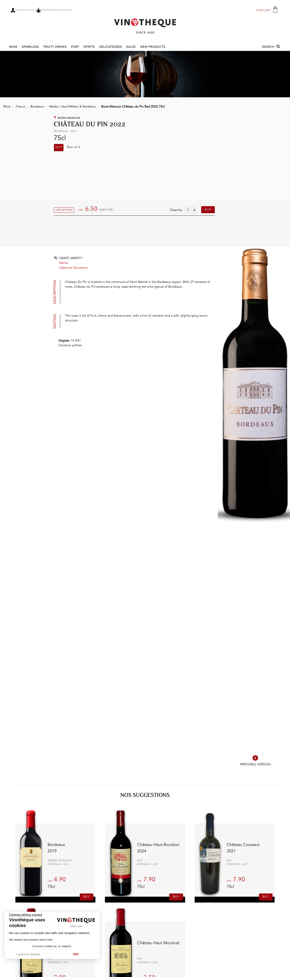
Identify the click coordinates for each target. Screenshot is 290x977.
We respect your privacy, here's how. (31, 939)
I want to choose (28, 954)
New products (152, 47)
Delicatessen (110, 47)
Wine (13, 47)
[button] (271, 47)
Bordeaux (37, 106)
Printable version (255, 764)
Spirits (89, 47)
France (20, 106)
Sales (131, 47)
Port (75, 47)
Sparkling (30, 47)
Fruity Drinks (55, 47)
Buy (208, 209)
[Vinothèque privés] (145, 26)
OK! (76, 954)
